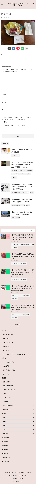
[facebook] (13, 48)
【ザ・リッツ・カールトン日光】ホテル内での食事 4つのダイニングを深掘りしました (22, 164)
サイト (4, 110)
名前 (4, 94)
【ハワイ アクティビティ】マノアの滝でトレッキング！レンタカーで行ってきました (22, 272)
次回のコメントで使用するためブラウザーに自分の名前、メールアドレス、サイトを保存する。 (17, 118)
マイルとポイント (9, 472)
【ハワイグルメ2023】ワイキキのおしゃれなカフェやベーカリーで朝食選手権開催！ (22, 288)
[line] (22, 48)
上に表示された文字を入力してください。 (13, 125)
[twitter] (9, 48)
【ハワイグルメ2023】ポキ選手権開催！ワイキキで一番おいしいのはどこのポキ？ (22, 307)
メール (4, 102)
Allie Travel (18, 5)
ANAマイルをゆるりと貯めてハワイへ (18, 476)
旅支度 (17, 472)
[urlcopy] (26, 48)
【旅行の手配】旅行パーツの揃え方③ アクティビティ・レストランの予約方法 (21, 186)
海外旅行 (23, 472)
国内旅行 (29, 472)
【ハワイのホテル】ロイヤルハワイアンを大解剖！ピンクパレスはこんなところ (22, 237)
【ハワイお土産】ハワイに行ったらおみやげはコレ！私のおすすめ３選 (22, 256)
